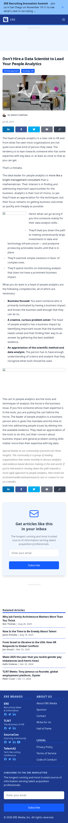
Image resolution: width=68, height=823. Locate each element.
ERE (6, 703)
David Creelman (19, 114)
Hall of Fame (44, 728)
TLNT (7, 721)
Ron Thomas (9, 623)
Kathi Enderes (10, 664)
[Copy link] (59, 129)
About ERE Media (47, 703)
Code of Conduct (47, 759)
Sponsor (42, 709)
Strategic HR (27, 71)
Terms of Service (46, 753)
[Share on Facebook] (21, 129)
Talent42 (10, 748)
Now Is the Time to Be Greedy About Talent (29, 631)
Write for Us (44, 722)
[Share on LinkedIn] (8, 129)
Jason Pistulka (10, 634)
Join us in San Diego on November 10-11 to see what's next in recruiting (29, 7)
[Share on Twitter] (34, 129)
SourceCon (11, 734)
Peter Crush (9, 678)
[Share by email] (47, 129)
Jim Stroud (8, 649)
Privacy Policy (45, 747)
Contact (41, 716)
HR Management (11, 71)
